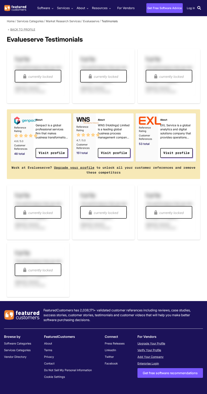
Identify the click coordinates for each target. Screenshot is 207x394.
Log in (191, 8)
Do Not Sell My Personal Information (68, 370)
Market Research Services (63, 21)
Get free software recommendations (170, 373)
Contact (49, 363)
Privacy (49, 356)
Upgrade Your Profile (151, 343)
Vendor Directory (15, 356)
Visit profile (52, 153)
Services (63, 8)
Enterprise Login (148, 363)
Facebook (111, 363)
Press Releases (115, 343)
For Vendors (126, 8)
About (81, 8)
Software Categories (17, 343)
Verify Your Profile (149, 350)
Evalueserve (91, 21)
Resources (100, 8)
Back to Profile (22, 29)
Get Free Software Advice (164, 8)
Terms (48, 350)
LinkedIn (110, 350)
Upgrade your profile (74, 167)
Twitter (109, 356)
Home (11, 21)
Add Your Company (150, 356)
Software (43, 8)
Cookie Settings (54, 376)
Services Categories (30, 21)
